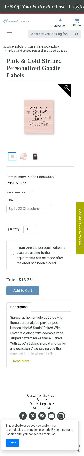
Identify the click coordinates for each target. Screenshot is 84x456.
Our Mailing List (41, 404)
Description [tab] (19, 307)
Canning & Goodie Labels (44, 46)
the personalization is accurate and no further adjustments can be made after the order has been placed (41, 255)
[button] (60, 23)
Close (12, 442)
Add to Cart (22, 290)
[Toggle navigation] (9, 34)
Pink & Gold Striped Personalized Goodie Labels (37, 50)
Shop (41, 400)
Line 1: (11, 200)
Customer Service (40, 395)
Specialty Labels (13, 46)
